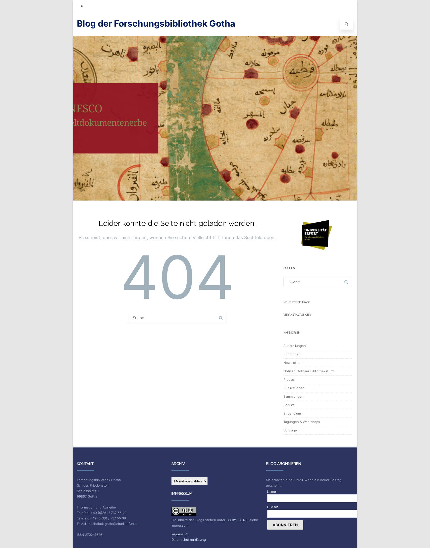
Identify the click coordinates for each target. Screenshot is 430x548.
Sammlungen (293, 396)
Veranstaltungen (297, 314)
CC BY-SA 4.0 (237, 520)
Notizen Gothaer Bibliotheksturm (308, 371)
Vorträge (290, 430)
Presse (288, 379)
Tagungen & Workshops (301, 422)
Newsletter (292, 363)
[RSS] (82, 6)
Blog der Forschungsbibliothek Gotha (156, 23)
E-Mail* (272, 507)
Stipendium (292, 413)
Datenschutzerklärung (188, 540)
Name (271, 492)
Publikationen (293, 388)
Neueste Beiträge (296, 302)
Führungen (292, 354)
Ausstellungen (294, 346)
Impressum (179, 534)
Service (289, 405)
